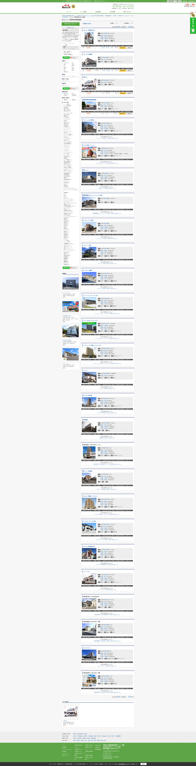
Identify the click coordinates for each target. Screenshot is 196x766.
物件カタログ (65, 755)
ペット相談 (67, 240)
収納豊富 (66, 192)
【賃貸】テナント (79, 749)
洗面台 (66, 177)
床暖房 (66, 185)
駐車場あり (67, 218)
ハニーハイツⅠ (66, 363)
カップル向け (67, 138)
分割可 (66, 120)
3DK (65, 68)
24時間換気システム (69, 243)
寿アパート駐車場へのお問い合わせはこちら (107, 489)
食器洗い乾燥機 (68, 167)
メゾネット (67, 147)
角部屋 (66, 228)
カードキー (67, 129)
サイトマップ (65, 753)
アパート (66, 43)
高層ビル (66, 231)
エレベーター (67, 155)
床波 (102, 740)
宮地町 (107, 223)
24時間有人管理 (68, 210)
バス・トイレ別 (68, 171)
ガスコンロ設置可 (68, 134)
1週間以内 (74, 95)
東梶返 (107, 248)
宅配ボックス (67, 204)
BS (65, 195)
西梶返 (107, 102)
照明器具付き (67, 156)
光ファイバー (67, 198)
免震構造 (66, 257)
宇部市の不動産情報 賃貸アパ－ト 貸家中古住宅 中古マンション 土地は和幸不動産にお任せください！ (113, 746)
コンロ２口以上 (68, 165)
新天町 (107, 599)
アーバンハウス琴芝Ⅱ (88, 120)
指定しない (66, 93)
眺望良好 (66, 125)
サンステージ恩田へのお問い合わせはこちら (107, 288)
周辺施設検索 (98, 749)
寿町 (107, 148)
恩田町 (107, 273)
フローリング (67, 144)
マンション (71, 43)
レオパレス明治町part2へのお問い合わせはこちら (107, 564)
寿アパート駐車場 (87, 471)
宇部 (105, 740)
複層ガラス (67, 254)
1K (72, 62)
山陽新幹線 (93, 738)
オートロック (67, 201)
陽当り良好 (67, 108)
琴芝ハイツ (86, 170)
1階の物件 (67, 221)
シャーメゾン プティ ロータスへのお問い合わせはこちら (107, 313)
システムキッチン (68, 168)
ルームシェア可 (68, 135)
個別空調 (66, 236)
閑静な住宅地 (67, 110)
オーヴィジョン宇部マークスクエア (92, 345)
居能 (89, 740)
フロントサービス (68, 212)
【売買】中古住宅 (89, 745)
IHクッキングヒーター (69, 249)
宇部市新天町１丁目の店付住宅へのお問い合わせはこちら (107, 614)
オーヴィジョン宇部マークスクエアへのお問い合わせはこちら (107, 363)
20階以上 (66, 224)
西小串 (74, 736)
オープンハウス (68, 131)
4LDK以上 (66, 71)
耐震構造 (66, 258)
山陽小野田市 (80, 733)
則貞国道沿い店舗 (67, 315)
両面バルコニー (68, 248)
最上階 (66, 225)
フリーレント (67, 128)
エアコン (66, 183)
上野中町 (85, 736)
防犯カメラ (67, 209)
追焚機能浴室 (67, 173)
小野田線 (79, 738)
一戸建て (66, 45)
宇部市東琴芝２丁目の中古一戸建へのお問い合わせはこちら (107, 692)
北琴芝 (107, 323)
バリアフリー (67, 119)
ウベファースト (66, 292)
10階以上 (66, 222)
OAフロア (67, 263)
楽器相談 (66, 107)
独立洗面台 (67, 182)
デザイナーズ (67, 111)
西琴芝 (107, 80)
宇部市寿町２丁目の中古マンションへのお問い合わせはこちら (107, 464)
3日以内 (65, 95)
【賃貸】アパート (79, 751)
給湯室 (66, 260)
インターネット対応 (69, 200)
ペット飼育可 (67, 104)
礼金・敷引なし (67, 52)
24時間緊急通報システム (70, 206)
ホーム (63, 745)
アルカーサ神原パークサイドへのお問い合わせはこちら (107, 514)
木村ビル (85, 77)
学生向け (66, 137)
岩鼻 (92, 740)
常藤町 (107, 651)
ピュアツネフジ (87, 648)
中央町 (98, 736)
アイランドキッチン (69, 251)
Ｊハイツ (85, 370)
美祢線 (88, 738)
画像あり (66, 99)
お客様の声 (97, 747)
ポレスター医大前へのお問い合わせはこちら (107, 412)
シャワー (66, 180)
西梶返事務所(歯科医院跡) (89, 99)
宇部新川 (106, 38)
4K (64, 70)
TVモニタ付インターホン (70, 203)
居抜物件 (66, 234)
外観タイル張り (68, 164)
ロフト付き (67, 146)
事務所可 (66, 116)
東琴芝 (107, 57)
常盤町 (107, 348)
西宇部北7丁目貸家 (67, 340)
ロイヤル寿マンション (88, 145)
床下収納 (66, 186)
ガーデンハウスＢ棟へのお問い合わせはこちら (107, 238)
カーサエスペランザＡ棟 (89, 521)
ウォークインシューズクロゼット (71, 190)
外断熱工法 (67, 264)
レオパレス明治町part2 (89, 546)
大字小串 (109, 736)
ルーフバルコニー (68, 152)
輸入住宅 (66, 252)
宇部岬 (105, 277)
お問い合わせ (98, 745)
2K (64, 65)
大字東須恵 (103, 736)
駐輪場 (66, 158)
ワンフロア (67, 230)
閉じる (143, 764)
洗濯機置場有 (67, 162)
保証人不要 (67, 114)
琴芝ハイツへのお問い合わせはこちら (107, 188)
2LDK (65, 67)
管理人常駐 (67, 123)
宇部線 (101, 35)
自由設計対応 (67, 255)
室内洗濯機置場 (68, 143)
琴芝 (105, 37)
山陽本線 (84, 738)
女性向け (66, 140)
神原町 (107, 499)
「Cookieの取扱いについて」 (123, 764)
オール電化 (67, 153)
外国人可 (66, 132)
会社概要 (64, 747)
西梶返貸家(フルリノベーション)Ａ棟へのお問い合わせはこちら (107, 213)
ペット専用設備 (68, 105)
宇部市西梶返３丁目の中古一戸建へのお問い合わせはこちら (107, 641)
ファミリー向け (68, 141)
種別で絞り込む (70, 27)
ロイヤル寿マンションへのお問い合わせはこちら (107, 163)
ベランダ (66, 149)
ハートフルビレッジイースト (90, 320)
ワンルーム (66, 62)
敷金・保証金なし (68, 51)
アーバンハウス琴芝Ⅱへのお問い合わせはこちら (107, 138)
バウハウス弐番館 (87, 54)
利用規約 (64, 751)
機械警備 (66, 261)
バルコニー (67, 150)
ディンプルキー (68, 207)
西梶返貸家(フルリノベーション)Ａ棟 (92, 195)
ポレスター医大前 (87, 395)
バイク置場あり (68, 159)
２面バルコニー (68, 245)
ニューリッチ (86, 571)
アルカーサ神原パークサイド (90, 496)
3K (72, 67)
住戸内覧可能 (67, 215)
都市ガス (66, 237)
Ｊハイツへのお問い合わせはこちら (107, 388)
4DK (73, 70)
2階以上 (66, 219)
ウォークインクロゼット (70, 188)
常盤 (95, 740)
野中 (113, 736)
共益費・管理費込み (68, 54)
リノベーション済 (68, 113)
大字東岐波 (79, 736)
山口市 (85, 733)
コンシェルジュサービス (70, 216)
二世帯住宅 (67, 126)
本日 (73, 93)
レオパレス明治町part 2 (89, 30)
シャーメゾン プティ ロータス (90, 295)
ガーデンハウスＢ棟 (88, 220)
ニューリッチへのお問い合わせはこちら (107, 589)
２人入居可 (67, 117)
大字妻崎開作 (118, 736)
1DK (65, 64)
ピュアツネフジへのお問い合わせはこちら (107, 666)
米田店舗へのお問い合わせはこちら (107, 437)
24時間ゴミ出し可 (68, 213)
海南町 (107, 123)
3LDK (73, 68)
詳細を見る (122, 47)
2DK (73, 65)
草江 (105, 153)
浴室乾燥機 (67, 174)
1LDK (73, 64)
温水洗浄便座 (67, 176)
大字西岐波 (90, 736)
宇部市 (104, 33)
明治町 (107, 33)
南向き (66, 227)
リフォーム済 (67, 242)
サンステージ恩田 (87, 270)
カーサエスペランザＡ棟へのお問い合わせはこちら (107, 539)
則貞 (95, 736)
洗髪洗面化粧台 (68, 179)
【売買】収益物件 (89, 755)
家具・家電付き (68, 161)
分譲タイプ (67, 122)
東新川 (105, 35)
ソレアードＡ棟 (87, 245)
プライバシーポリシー (67, 749)
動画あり (74, 99)
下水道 (66, 239)
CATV (66, 197)
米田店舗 (85, 419)
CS (65, 194)
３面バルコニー (68, 246)
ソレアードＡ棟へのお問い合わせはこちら (107, 263)
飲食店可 (66, 233)
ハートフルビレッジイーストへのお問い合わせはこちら (107, 338)
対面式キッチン (68, 170)
